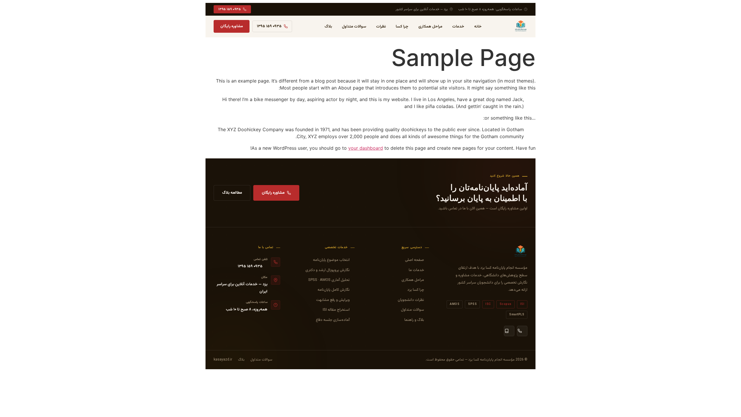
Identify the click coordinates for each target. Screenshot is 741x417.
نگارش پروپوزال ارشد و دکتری (327, 270)
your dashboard (365, 148)
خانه (478, 26)
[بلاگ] (509, 331)
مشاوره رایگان (231, 26)
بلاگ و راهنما (414, 320)
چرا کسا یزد (415, 290)
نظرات (381, 26)
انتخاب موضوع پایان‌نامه (331, 260)
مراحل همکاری (430, 26)
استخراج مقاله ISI (336, 310)
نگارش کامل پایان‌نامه (334, 290)
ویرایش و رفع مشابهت (333, 300)
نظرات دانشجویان (411, 300)
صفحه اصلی (414, 260)
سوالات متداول (354, 26)
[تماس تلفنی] (522, 331)
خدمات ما (416, 270)
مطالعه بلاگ (232, 193)
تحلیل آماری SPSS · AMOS (329, 280)
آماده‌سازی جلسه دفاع (333, 320)
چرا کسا (402, 26)
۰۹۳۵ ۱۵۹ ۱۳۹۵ (229, 9)
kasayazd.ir (223, 359)
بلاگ (328, 26)
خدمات (458, 26)
